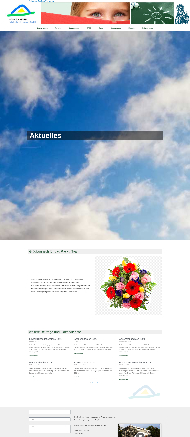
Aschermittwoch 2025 (85, 339)
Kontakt (131, 28)
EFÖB (89, 28)
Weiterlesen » (33, 355)
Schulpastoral (74, 28)
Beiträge (41, 1)
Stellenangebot (147, 28)
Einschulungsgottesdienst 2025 (45, 339)
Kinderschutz (116, 28)
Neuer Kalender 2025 (40, 362)
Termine (58, 28)
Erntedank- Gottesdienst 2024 (135, 362)
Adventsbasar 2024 (84, 362)
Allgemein (33, 1)
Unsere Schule (42, 28)
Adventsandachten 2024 (132, 339)
